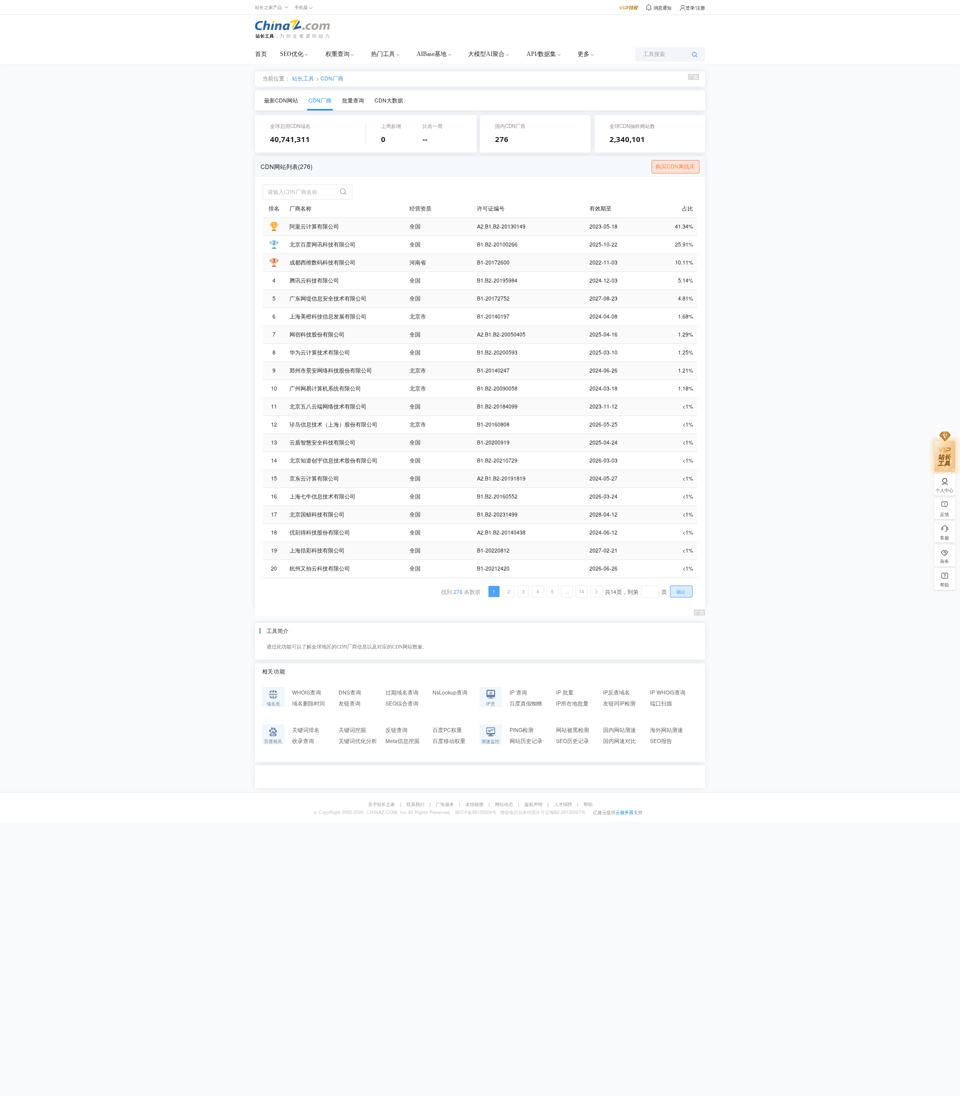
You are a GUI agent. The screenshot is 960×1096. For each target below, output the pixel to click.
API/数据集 (541, 54)
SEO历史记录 (572, 740)
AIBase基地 (431, 54)
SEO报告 (661, 740)
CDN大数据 (388, 100)
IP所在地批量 (572, 703)
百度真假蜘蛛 (526, 703)
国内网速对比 (619, 740)
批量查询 (353, 100)
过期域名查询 (402, 692)
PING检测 (522, 730)
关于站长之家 (381, 804)
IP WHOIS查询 (668, 692)
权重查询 (338, 54)
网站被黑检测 (572, 730)
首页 (261, 54)
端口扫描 (661, 703)
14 (581, 591)
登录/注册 (695, 7)
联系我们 (415, 804)
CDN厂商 (332, 78)
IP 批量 (565, 692)
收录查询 (303, 740)
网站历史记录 (526, 740)
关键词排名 (306, 730)
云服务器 (625, 812)
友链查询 (349, 703)
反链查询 (397, 730)
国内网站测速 (619, 730)
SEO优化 (292, 54)
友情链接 (475, 804)
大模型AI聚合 (486, 54)
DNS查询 (349, 692)
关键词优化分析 (357, 740)
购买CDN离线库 (675, 166)
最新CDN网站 (281, 100)
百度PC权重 (447, 730)
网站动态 (504, 804)
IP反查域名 (616, 692)
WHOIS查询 (306, 692)
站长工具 (303, 77)
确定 (681, 591)
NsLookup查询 (450, 692)
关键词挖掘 (352, 730)
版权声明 (533, 804)
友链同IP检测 (619, 703)
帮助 (588, 804)
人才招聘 (563, 804)
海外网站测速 (666, 730)
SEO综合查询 (402, 703)
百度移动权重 (449, 740)
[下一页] (596, 592)
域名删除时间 (308, 703)
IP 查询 (518, 692)
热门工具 (383, 54)
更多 (584, 54)
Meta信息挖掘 (403, 740)
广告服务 (445, 804)
